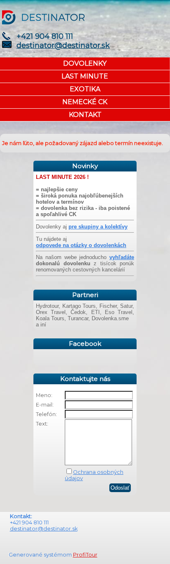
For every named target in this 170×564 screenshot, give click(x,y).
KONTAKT (85, 115)
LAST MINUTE (84, 76)
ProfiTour (85, 555)
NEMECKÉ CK (84, 102)
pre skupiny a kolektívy (98, 227)
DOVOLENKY (84, 63)
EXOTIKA (85, 89)
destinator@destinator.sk (63, 45)
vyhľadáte (121, 257)
